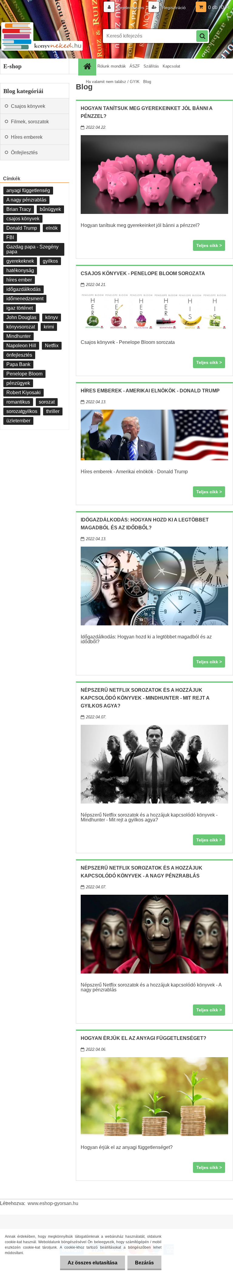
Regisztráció (173, 7)
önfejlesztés (19, 355)
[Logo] (41, 36)
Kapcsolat (171, 66)
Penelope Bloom (24, 373)
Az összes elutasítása (92, 1262)
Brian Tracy (18, 209)
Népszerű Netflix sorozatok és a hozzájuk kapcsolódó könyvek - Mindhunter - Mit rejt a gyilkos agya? (145, 697)
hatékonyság (20, 270)
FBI (10, 237)
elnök (52, 228)
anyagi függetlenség (28, 190)
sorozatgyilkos (21, 411)
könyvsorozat (20, 326)
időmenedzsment (24, 298)
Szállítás (151, 66)
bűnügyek (50, 209)
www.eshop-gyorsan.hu (53, 1203)
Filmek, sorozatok (30, 121)
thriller (52, 411)
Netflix (52, 345)
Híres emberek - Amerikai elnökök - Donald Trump (150, 390)
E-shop (12, 66)
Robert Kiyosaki (23, 392)
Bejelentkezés (130, 7)
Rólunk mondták (111, 66)
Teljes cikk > (209, 245)
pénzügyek (18, 383)
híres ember (19, 279)
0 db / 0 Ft (218, 7)
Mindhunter (18, 336)
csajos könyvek (22, 218)
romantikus (18, 401)
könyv (51, 317)
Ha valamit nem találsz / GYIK (113, 81)
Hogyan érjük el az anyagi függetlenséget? (143, 1038)
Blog (147, 81)
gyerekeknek (20, 261)
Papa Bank (18, 364)
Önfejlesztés (24, 152)
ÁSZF (135, 66)
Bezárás (144, 1262)
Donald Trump (21, 228)
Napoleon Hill (21, 345)
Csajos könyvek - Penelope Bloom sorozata (143, 273)
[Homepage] (88, 66)
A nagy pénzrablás (26, 199)
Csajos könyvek (28, 106)
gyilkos (50, 261)
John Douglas (21, 317)
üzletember (18, 420)
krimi (49, 326)
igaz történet (19, 308)
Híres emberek (26, 137)
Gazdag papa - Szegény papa (32, 249)
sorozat (47, 401)
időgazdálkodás (23, 289)
